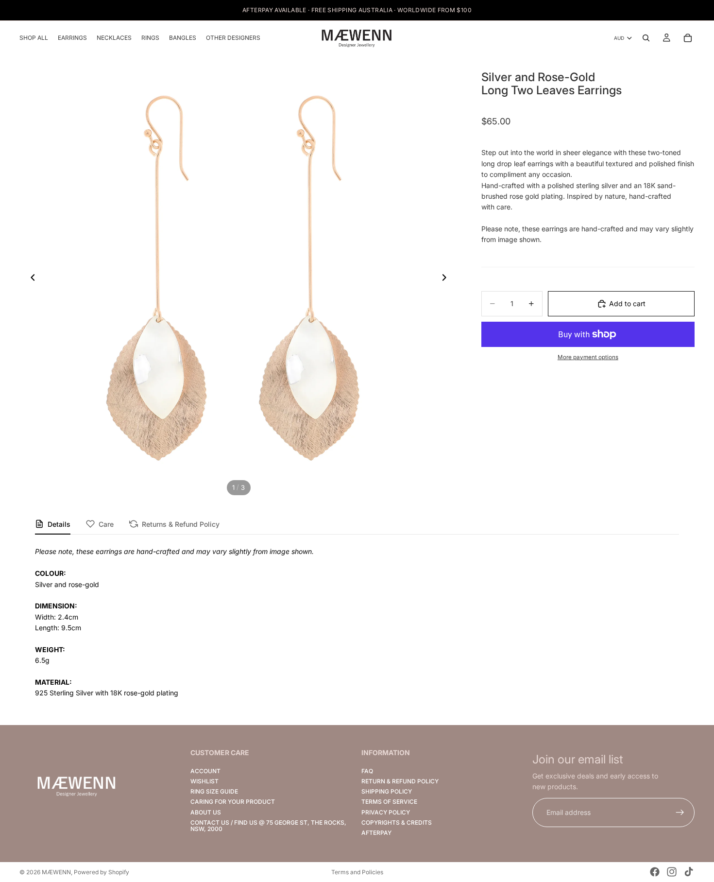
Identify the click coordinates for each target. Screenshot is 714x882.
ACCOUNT (205, 771)
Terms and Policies (357, 872)
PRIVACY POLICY (385, 812)
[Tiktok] (689, 872)
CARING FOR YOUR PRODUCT (232, 802)
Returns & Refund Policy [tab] (181, 524)
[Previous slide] (30, 279)
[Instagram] (672, 872)
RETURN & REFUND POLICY (400, 781)
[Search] (646, 38)
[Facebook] (655, 872)
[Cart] (687, 38)
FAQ (367, 771)
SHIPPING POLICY (386, 791)
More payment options (588, 357)
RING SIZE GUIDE (214, 791)
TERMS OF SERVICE (389, 802)
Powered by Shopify (101, 872)
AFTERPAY (376, 832)
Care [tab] (106, 524)
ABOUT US (205, 812)
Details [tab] (59, 524)
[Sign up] (680, 812)
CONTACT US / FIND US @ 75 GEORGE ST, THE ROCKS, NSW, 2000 (268, 825)
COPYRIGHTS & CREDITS (396, 822)
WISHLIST (204, 781)
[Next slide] (447, 279)
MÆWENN (56, 872)
